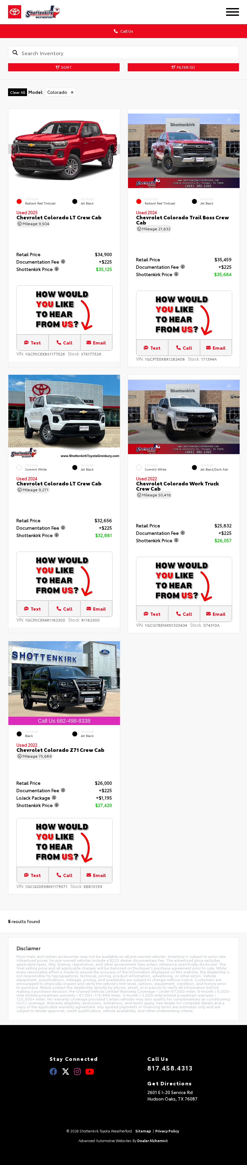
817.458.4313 (170, 1067)
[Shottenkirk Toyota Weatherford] (47, 11)
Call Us (126, 31)
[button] (115, 149)
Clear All (17, 92)
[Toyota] (14, 12)
